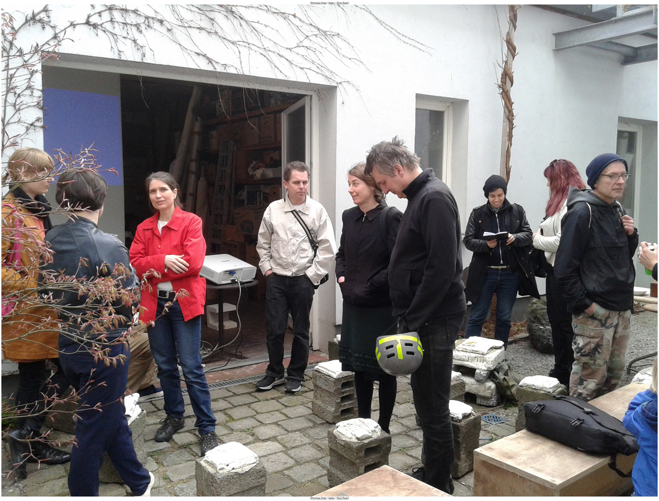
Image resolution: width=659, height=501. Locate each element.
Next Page (342, 2)
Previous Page (319, 2)
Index (331, 2)
